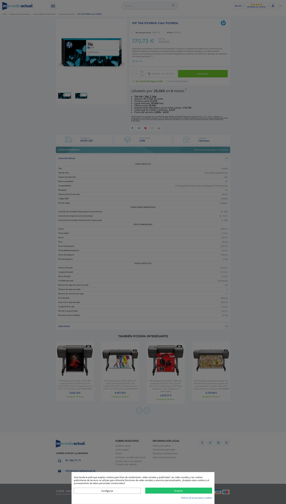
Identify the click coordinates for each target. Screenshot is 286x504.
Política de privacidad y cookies (196, 497)
